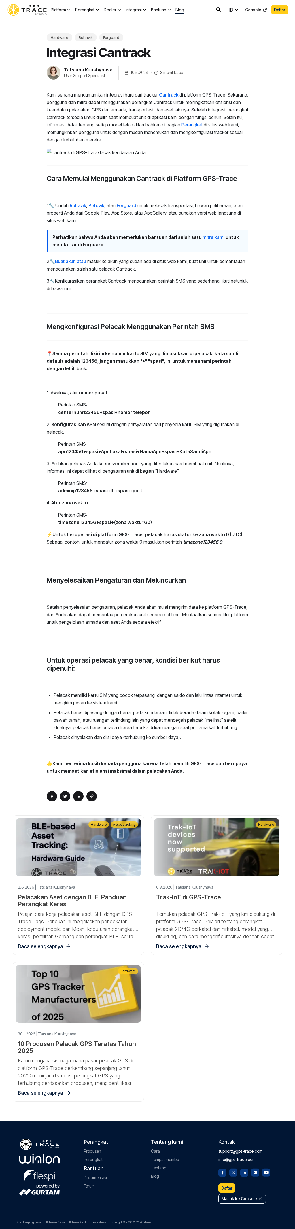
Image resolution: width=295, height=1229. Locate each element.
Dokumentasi (95, 1177)
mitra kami (214, 237)
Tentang (159, 1167)
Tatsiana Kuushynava (88, 70)
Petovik (96, 205)
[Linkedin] (244, 1172)
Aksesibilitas (99, 1222)
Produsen (92, 1151)
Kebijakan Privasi (55, 1222)
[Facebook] (222, 1172)
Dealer (110, 9)
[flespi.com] (39, 1174)
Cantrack (169, 95)
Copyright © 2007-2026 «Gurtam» (131, 1222)
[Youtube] (266, 1172)
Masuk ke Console (239, 1198)
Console (253, 9)
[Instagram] (255, 1172)
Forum (89, 1185)
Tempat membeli (166, 1159)
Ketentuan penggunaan (28, 1222)
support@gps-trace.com (240, 1151)
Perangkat (84, 9)
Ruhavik (86, 37)
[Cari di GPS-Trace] (219, 10)
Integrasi (134, 9)
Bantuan (158, 9)
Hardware (59, 37)
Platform (58, 9)
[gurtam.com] (39, 1158)
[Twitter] (233, 1172)
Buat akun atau (70, 261)
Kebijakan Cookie (78, 1222)
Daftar (279, 9)
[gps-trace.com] (27, 10)
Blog (179, 9)
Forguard (111, 37)
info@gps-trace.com (237, 1159)
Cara (155, 1151)
